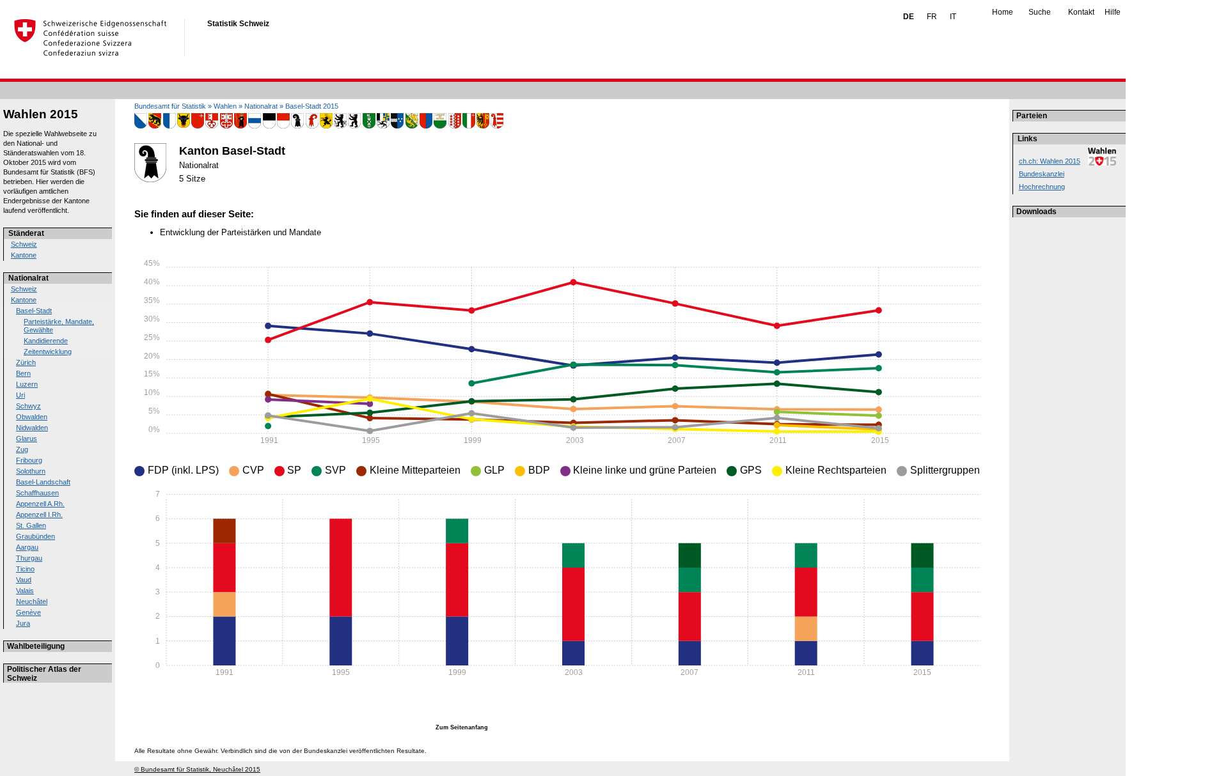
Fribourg (29, 460)
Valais (25, 590)
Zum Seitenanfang (462, 727)
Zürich (26, 362)
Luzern (27, 384)
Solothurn (30, 471)
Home (1002, 12)
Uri (20, 395)
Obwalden (31, 417)
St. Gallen (31, 525)
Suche (1039, 12)
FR (932, 16)
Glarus (26, 438)
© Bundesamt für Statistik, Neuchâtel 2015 (197, 769)
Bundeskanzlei (1041, 174)
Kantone (23, 255)
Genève (28, 612)
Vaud (23, 580)
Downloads (1036, 211)
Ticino (25, 569)
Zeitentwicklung (48, 351)
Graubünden (35, 536)
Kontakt (1081, 12)
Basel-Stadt (34, 310)
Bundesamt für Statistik (170, 106)
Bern (23, 373)
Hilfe (1113, 12)
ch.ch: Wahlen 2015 (1049, 161)
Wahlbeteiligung (36, 646)
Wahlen (225, 106)
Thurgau (29, 558)
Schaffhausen (37, 493)
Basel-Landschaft (43, 482)
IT (953, 16)
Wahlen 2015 (40, 114)
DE (908, 16)
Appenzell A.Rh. (40, 504)
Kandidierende (46, 341)
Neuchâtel (31, 601)
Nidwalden (32, 427)
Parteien (1031, 115)
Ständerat (26, 233)
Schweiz (24, 244)
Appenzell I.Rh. (39, 514)
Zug (22, 449)
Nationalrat (28, 278)
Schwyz (28, 406)
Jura (23, 623)
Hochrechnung (1042, 186)
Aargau (27, 547)
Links (1027, 138)
